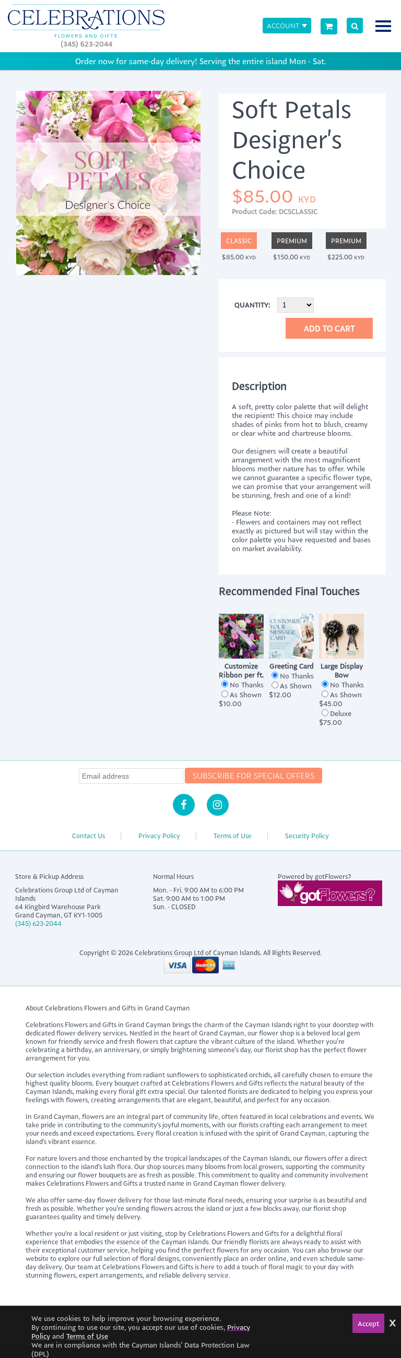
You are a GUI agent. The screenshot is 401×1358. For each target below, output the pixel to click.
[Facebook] (184, 805)
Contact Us (88, 835)
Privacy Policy (159, 835)
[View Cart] (329, 26)
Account (283, 25)
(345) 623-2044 (86, 43)
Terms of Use (233, 835)
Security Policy (307, 835)
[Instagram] (218, 805)
